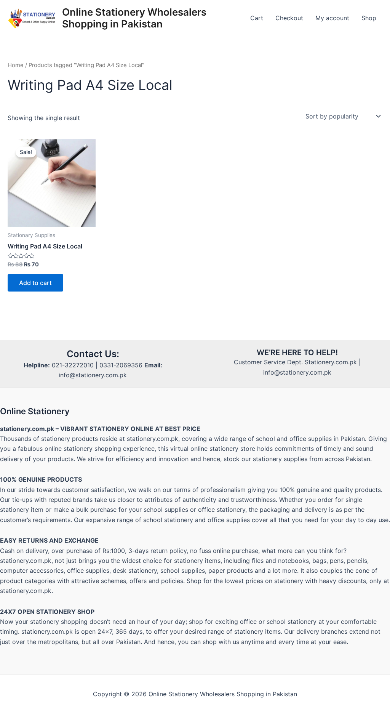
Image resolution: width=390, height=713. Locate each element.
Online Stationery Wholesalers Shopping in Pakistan (134, 18)
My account (332, 18)
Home (16, 65)
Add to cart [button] (35, 283)
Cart (256, 18)
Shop (368, 18)
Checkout (289, 18)
